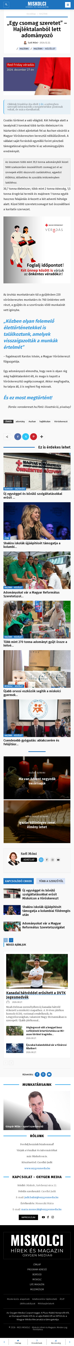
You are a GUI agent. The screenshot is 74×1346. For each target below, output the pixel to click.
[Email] (41, 859)
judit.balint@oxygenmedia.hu (41, 1197)
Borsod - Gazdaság (14, 489)
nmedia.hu (44, 1168)
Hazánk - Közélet (44, 48)
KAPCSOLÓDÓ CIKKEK (18, 881)
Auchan (32, 421)
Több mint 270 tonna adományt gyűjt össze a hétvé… (35, 644)
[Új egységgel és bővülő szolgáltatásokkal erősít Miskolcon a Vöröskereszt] (37, 471)
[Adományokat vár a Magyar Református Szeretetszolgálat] (37, 570)
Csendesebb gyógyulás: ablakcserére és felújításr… (31, 742)
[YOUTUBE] (43, 1217)
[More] (41, 436)
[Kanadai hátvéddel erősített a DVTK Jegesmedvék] (37, 971)
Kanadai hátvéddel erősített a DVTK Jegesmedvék (36, 995)
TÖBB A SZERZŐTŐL (51, 881)
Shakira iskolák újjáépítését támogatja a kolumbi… (31, 545)
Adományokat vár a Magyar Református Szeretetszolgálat (43, 925)
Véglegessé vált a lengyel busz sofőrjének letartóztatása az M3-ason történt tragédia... (45, 1031)
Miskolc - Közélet (13, 686)
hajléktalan (45, 421)
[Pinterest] (33, 436)
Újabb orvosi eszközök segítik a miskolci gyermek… (32, 693)
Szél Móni (29, 854)
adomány (20, 421)
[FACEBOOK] (48, 1217)
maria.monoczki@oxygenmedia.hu (41, 1209)
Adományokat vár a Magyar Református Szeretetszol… (31, 594)
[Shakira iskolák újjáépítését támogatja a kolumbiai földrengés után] (37, 521)
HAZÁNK (43, 13)
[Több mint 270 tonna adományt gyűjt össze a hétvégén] (37, 619)
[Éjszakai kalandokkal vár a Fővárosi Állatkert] (14, 1048)
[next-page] (11, 940)
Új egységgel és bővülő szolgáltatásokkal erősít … (32, 495)
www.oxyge (31, 1168)
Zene (6, 538)
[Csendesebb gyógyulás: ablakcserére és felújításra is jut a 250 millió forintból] (37, 718)
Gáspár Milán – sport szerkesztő (24, 1126)
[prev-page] (5, 940)
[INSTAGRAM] (52, 1217)
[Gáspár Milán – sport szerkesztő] (37, 1110)
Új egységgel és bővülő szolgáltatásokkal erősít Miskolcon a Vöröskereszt (40, 894)
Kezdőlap (31, 13)
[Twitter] (25, 436)
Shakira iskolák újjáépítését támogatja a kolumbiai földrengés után (46, 911)
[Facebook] (17, 436)
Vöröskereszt (61, 421)
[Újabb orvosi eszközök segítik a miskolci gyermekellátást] (37, 669)
